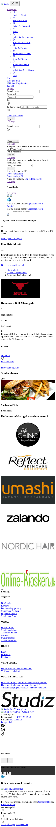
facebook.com (7, 361)
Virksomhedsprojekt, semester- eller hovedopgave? (24, 687)
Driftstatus (5, 654)
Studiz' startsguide (9, 630)
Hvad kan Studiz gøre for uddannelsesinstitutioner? (24, 682)
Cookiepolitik (44, 802)
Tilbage (11, 121)
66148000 (5, 355)
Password (11, 94)
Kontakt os (6, 657)
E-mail (10, 91)
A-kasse (4, 635)
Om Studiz (6, 603)
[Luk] (10, 760)
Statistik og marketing (11, 819)
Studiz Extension (9, 640)
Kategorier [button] (12, 9)
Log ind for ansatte (33, 179)
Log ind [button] (10, 88)
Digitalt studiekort (9, 613)
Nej (3, 773)
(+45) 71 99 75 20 (23, 717)
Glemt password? (15, 115)
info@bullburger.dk (10, 367)
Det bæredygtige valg (11, 608)
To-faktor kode (13, 107)
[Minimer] (4, 760)
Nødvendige (6, 807)
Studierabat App (8, 616)
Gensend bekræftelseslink (12, 265)
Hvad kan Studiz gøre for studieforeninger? (20, 685)
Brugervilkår (7, 722)
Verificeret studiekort (10, 671)
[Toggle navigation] (15, 3)
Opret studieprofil (15, 173)
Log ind (10, 206)
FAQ (3, 652)
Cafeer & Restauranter (17, 272)
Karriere (5, 605)
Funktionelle (6, 813)
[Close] (2, 226)
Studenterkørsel (8, 638)
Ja (9, 773)
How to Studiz (13, 80)
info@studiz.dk (15, 719)
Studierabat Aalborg (10, 611)
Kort (9, 78)
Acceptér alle (22, 824)
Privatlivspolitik (8, 804)
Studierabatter (13, 270)
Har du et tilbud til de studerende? (16, 668)
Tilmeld (10, 86)
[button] (11, 118)
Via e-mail (11, 193)
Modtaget (5, 238)
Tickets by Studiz (9, 632)
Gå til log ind (16, 238)
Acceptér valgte (8, 824)
